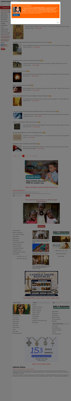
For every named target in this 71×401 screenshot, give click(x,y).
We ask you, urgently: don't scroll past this (22, 5)
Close (58, 22)
